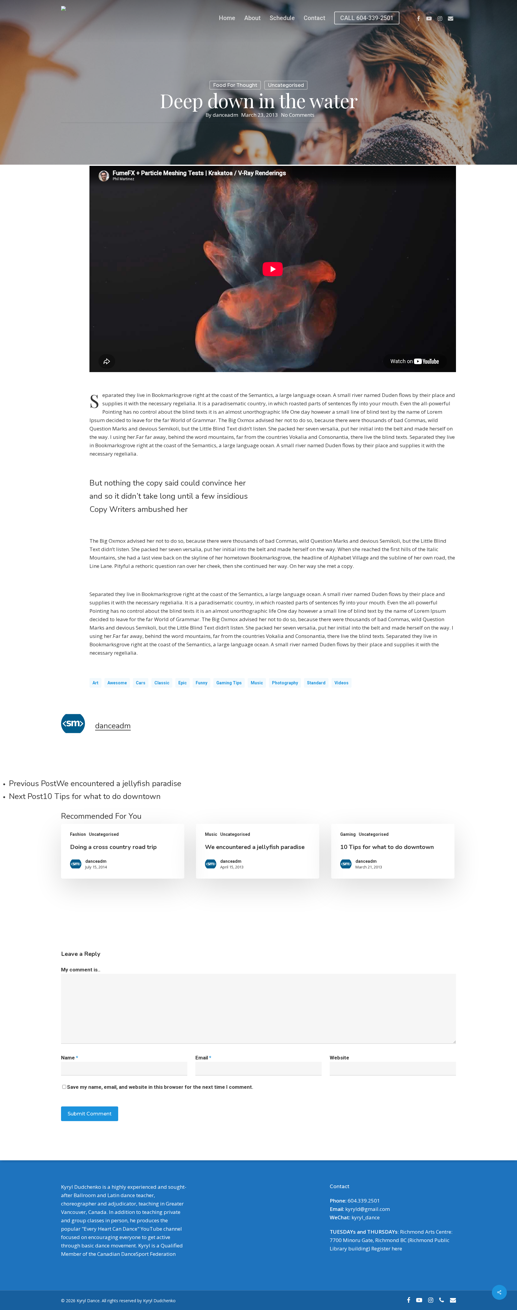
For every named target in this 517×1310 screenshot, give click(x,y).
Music (257, 682)
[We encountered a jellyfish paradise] (257, 851)
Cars (140, 682)
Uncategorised (286, 85)
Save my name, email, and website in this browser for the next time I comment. (160, 1087)
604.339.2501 (364, 1200)
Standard (316, 682)
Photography (285, 682)
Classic (161, 682)
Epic (182, 682)
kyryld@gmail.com (367, 1209)
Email (203, 1058)
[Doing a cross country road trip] (122, 851)
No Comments (297, 114)
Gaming (348, 834)
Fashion (78, 834)
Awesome (117, 682)
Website (339, 1058)
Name (69, 1058)
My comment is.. (81, 970)
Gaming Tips (229, 682)
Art (95, 682)
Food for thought (235, 85)
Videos (341, 682)
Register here (386, 1248)
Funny (201, 682)
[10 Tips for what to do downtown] (392, 851)
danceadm (225, 114)
